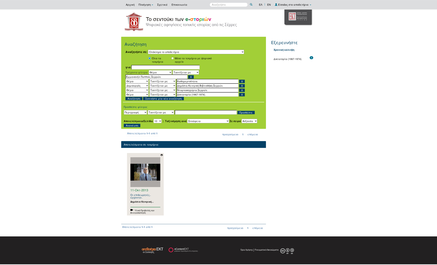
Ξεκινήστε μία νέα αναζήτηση (163, 98)
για (128, 67)
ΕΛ (260, 4)
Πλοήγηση (145, 4)
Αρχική (130, 4)
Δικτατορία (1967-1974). (288, 59)
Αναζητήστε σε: (136, 52)
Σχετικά (162, 4)
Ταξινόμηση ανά (176, 121)
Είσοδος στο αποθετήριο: (293, 4)
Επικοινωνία (179, 4)
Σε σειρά (235, 121)
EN (269, 4)
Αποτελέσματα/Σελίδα (138, 121)
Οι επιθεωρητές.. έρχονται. (140, 196)
